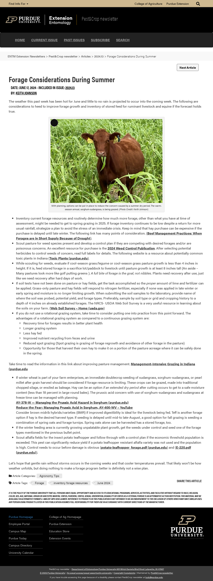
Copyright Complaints (124, 572)
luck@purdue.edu (154, 577)
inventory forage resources (71, 483)
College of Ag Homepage (65, 517)
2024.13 (70, 87)
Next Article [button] (188, 67)
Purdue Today (18, 538)
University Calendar (21, 552)
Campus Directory (20, 545)
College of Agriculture (148, 3)
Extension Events (60, 538)
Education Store (59, 531)
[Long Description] (106, 160)
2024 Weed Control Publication (131, 248)
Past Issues (74, 39)
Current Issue (44, 39)
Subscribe (100, 39)
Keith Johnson (26, 93)
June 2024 (103, 483)
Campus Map (17, 531)
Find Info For (17, 3)
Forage (39, 483)
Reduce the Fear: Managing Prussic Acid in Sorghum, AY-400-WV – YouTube (74, 407)
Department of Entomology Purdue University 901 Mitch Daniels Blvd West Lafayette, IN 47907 (118, 569)
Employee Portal (19, 524)
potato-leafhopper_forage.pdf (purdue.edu (134, 447)
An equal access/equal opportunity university (89, 572)
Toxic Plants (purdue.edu (69, 258)
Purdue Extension (177, 3)
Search (123, 39)
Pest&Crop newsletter (100, 18)
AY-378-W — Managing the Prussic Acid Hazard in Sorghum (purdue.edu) (72, 402)
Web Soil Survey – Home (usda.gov (77, 308)
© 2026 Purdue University (52, 572)
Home (20, 39)
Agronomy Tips (49, 476)
